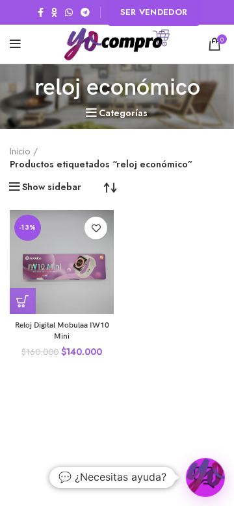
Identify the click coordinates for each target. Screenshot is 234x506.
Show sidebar (51, 186)
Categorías (123, 112)
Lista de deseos (95, 228)
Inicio (20, 151)
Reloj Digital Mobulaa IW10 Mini (62, 330)
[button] (23, 301)
